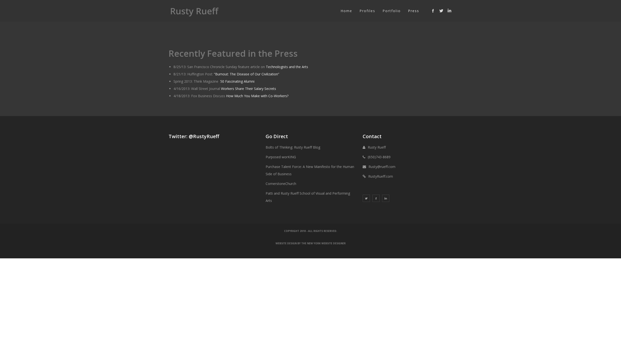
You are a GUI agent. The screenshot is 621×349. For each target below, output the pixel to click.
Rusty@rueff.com (381, 166)
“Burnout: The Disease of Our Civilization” (246, 74)
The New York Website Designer (323, 243)
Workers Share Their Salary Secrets (248, 88)
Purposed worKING (281, 157)
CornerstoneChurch (281, 183)
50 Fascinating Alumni (237, 81)
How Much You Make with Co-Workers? (257, 96)
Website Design (286, 243)
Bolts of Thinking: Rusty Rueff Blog (293, 147)
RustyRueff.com (380, 176)
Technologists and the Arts (287, 66)
